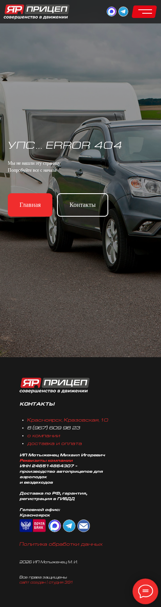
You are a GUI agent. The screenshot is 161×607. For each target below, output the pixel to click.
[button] (144, 11)
